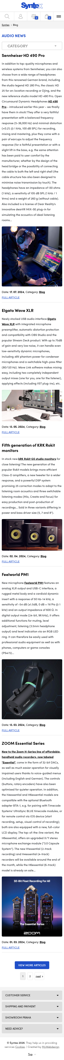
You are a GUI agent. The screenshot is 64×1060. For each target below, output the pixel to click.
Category (17, 46)
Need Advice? (14, 1029)
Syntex (5, 24)
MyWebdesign (50, 1047)
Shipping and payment (20, 1006)
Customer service (17, 995)
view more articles (32, 965)
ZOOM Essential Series (23, 743)
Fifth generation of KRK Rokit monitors (28, 447)
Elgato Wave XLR (18, 310)
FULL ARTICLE (11, 297)
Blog (42, 292)
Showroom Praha (18, 1017)
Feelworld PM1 (15, 574)
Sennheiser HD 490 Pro (23, 55)
